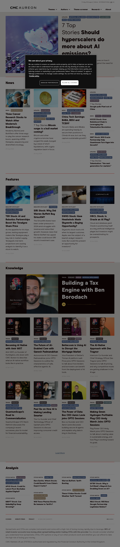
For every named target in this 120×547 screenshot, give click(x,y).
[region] (61, 72)
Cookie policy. (34, 76)
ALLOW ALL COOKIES (69, 82)
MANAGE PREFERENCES (49, 82)
